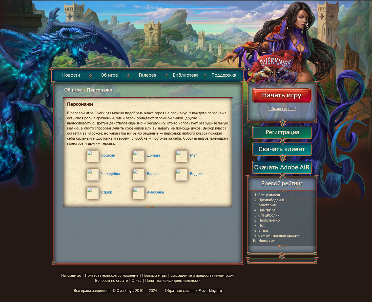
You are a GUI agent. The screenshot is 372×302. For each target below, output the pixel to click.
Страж (106, 192)
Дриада (153, 156)
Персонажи (99, 90)
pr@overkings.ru (208, 291)
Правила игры (154, 276)
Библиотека (186, 75)
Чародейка (110, 174)
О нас (136, 281)
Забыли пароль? (282, 109)
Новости (71, 75)
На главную (71, 276)
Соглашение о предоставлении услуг (202, 276)
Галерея (147, 75)
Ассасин (108, 156)
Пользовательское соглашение (111, 276)
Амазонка (155, 192)
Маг (193, 156)
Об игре (109, 75)
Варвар (153, 174)
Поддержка (224, 75)
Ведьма (196, 174)
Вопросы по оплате (111, 281)
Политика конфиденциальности (173, 281)
